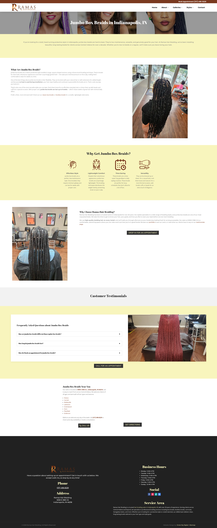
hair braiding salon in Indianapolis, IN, (146, 507)
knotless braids (61, 95)
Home (154, 7)
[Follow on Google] (159, 494)
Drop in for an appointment (143, 233)
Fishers (66, 398)
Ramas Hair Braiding (63, 498)
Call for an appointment (108, 366)
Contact (201, 7)
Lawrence (67, 404)
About (164, 7)
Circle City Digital (182, 525)
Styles (189, 7)
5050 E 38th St (63, 500)
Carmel (66, 400)
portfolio (152, 222)
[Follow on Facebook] (149, 494)
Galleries (177, 7)
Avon (65, 409)
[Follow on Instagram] (152, 494)
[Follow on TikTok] (156, 494)
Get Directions (132, 424)
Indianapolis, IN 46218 (62, 502)
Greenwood (68, 407)
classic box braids (48, 95)
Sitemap (192, 525)
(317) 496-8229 (200, 2)
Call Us (85, 425)
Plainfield (67, 411)
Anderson (67, 413)
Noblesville (67, 402)
